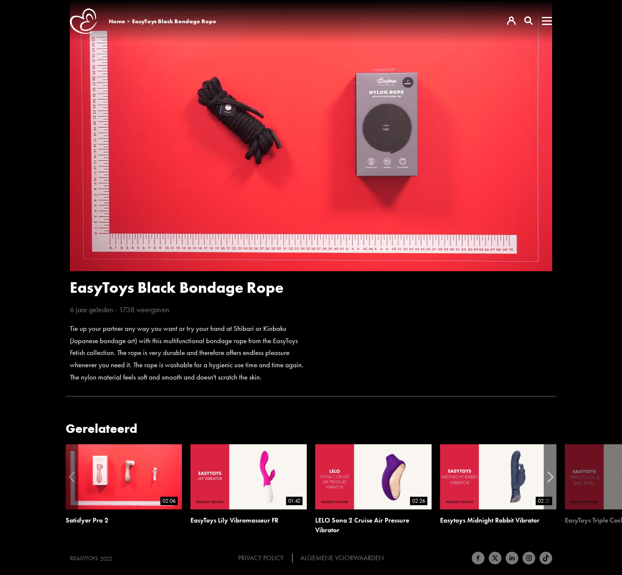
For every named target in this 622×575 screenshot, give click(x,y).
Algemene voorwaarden (342, 558)
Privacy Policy (260, 558)
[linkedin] (512, 558)
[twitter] (495, 558)
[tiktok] (545, 558)
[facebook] (478, 558)
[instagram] (529, 558)
